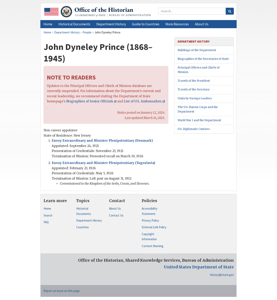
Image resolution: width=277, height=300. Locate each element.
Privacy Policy (150, 220)
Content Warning (152, 246)
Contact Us (116, 215)
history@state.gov (222, 275)
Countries (82, 227)
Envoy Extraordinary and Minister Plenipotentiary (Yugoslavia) (103, 163)
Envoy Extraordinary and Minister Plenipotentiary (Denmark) (102, 140)
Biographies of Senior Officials (89, 101)
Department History (89, 220)
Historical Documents (83, 211)
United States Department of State (199, 267)
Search (48, 215)
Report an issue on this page (62, 291)
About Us (115, 208)
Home (47, 208)
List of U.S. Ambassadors (143, 101)
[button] (74, 24)
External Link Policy (154, 227)
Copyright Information (149, 236)
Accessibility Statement (149, 211)
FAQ (46, 222)
